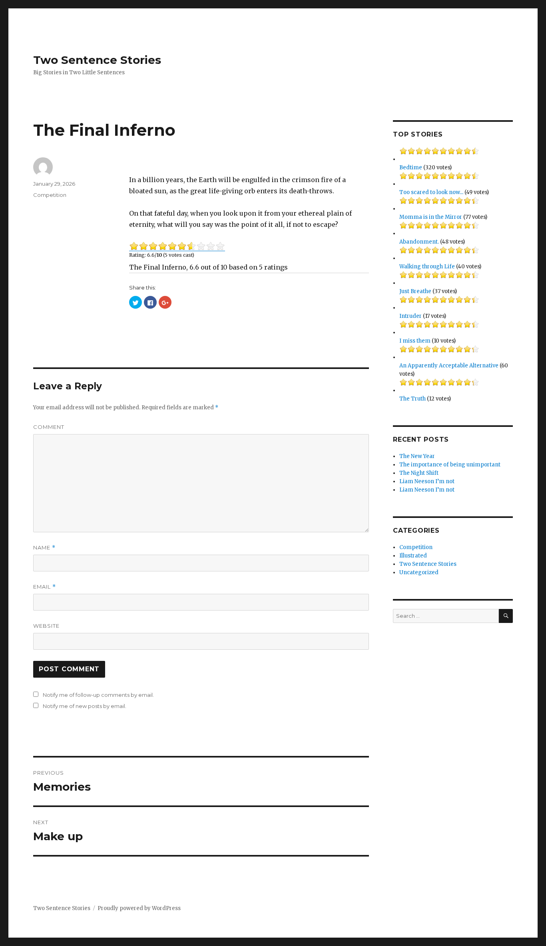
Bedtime (410, 167)
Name (44, 547)
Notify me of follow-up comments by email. (98, 695)
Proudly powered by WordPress (139, 908)
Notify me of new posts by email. (84, 706)
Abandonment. (419, 241)
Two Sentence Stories (97, 60)
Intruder (410, 316)
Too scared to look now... (431, 192)
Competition (49, 195)
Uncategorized (418, 572)
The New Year (417, 456)
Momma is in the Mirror (430, 217)
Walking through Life (427, 266)
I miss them (414, 340)
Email (44, 586)
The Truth (412, 398)
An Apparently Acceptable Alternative (448, 365)
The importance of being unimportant (449, 464)
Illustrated (413, 555)
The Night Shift (418, 473)
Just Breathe (415, 291)
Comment (48, 427)
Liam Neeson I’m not (426, 481)
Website (46, 626)
